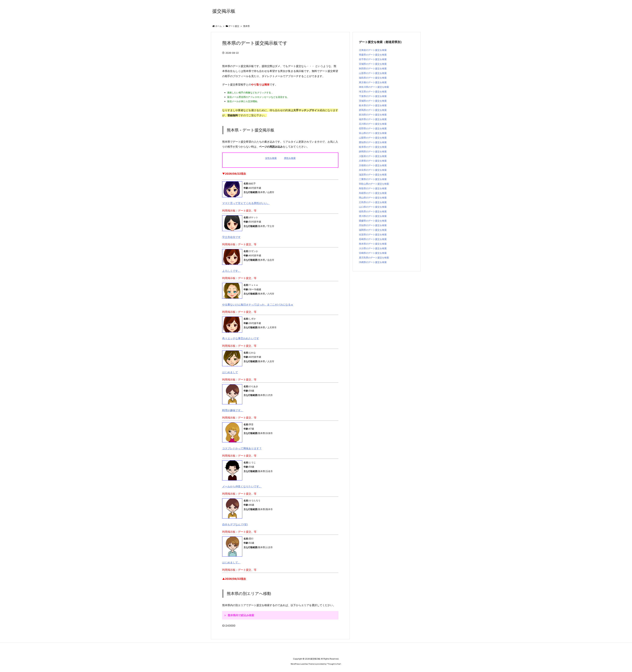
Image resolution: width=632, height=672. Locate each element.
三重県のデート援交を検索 (373, 179)
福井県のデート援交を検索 (373, 119)
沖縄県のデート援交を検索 (373, 262)
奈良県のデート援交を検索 (373, 169)
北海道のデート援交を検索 (373, 50)
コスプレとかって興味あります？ (242, 448)
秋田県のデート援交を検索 (373, 68)
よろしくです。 (231, 270)
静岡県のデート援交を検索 (373, 151)
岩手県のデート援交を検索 (373, 59)
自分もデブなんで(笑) (235, 524)
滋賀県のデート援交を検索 (373, 174)
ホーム (218, 26)
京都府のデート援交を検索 (373, 165)
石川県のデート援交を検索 (373, 123)
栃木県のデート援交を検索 (373, 105)
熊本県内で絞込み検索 (241, 615)
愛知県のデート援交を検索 (373, 142)
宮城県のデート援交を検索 (373, 63)
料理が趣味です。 (232, 410)
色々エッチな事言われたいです (240, 338)
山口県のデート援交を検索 (373, 206)
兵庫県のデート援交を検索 (373, 160)
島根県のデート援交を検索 (373, 193)
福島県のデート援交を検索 (373, 77)
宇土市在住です (231, 237)
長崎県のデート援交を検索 (373, 239)
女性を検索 (271, 158)
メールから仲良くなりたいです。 (242, 486)
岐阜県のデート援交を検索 (373, 146)
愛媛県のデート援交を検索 (373, 220)
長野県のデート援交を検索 (373, 128)
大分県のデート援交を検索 (373, 248)
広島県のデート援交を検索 (373, 202)
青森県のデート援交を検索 (373, 54)
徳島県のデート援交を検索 (373, 211)
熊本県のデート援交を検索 (373, 243)
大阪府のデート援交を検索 (373, 156)
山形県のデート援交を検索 (373, 73)
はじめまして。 (231, 562)
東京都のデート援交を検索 (373, 82)
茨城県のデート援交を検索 (373, 100)
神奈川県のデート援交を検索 (374, 86)
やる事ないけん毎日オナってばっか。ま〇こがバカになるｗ (257, 304)
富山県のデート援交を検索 (373, 133)
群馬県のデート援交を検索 (373, 110)
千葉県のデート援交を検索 (373, 96)
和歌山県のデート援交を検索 (374, 183)
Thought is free (334, 664)
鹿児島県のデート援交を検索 (374, 257)
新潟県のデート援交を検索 (373, 114)
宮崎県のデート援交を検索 (373, 253)
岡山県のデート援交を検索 (373, 197)
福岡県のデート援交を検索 (373, 229)
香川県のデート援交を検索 (373, 216)
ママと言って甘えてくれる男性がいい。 (246, 203)
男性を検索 (290, 158)
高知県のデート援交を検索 (373, 225)
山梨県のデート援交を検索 (373, 137)
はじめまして (230, 372)
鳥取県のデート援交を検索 (373, 188)
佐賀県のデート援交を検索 (373, 234)
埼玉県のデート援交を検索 (373, 91)
